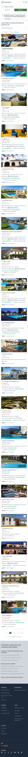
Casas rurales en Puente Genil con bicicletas (11, 657)
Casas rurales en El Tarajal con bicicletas (10, 655)
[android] (14, 746)
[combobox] (14, 6)
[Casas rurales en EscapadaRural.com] (6, 2)
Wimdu (2, 731)
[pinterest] (18, 753)
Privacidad (17, 710)
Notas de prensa (5, 693)
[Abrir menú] (26, 2)
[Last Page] (22, 633)
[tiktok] (12, 753)
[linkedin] (21, 753)
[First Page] (6, 633)
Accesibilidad (18, 716)
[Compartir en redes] (23, 2)
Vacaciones (4, 710)
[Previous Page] (8, 633)
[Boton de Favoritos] (25, 36)
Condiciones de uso (19, 708)
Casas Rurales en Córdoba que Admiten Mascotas (12, 673)
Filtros (8, 9)
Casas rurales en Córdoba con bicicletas (12, 677)
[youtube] (15, 753)
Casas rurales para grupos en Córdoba (9, 671)
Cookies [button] (17, 713)
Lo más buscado (5, 713)
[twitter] (8, 753)
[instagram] (5, 753)
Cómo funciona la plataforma (19, 719)
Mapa (21, 9)
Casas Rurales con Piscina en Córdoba (9, 668)
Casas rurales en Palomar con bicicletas (10, 660)
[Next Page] (20, 633)
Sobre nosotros (5, 690)
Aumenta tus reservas (20, 690)
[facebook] (2, 753)
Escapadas (4, 708)
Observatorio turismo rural (6, 696)
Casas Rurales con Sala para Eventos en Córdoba (12, 666)
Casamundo (4, 733)
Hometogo (3, 728)
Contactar (3, 700)
